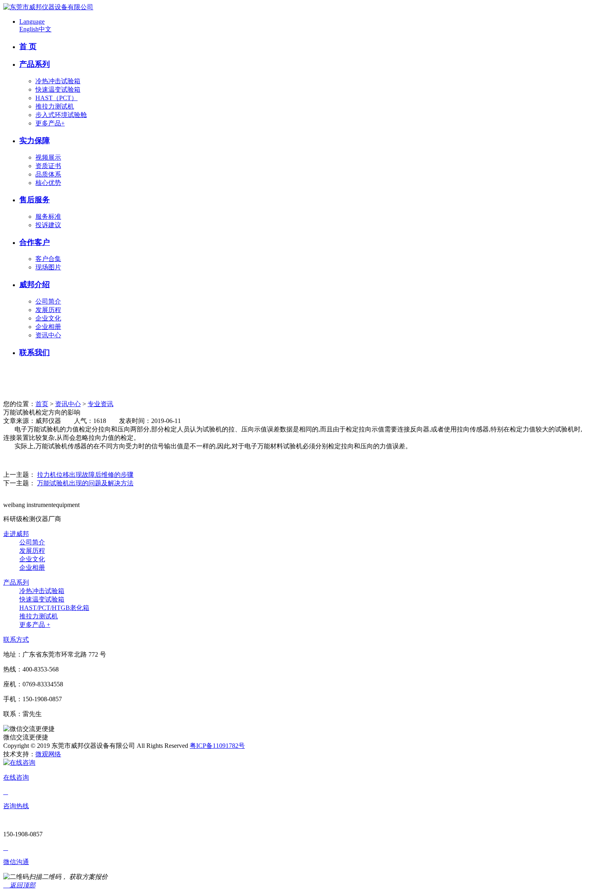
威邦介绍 (34, 284)
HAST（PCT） (56, 97)
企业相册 (48, 326)
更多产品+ (50, 123)
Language (32, 21)
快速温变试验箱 (57, 89)
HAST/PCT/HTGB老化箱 (54, 607)
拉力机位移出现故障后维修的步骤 (85, 474)
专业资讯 (100, 403)
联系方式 (16, 639)
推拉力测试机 (54, 106)
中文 (45, 29)
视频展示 (48, 157)
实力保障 (34, 140)
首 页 (28, 46)
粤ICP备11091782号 (217, 745)
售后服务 (34, 199)
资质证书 (48, 165)
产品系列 (34, 64)
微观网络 (48, 754)
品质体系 (48, 174)
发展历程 (48, 309)
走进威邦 (16, 533)
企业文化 (48, 318)
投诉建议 (48, 225)
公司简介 (48, 301)
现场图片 (48, 267)
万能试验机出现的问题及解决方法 (85, 483)
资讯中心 (48, 335)
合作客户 (34, 242)
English (29, 29)
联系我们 (34, 352)
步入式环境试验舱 (61, 114)
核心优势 (48, 182)
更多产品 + (34, 624)
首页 (41, 403)
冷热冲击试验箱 (57, 81)
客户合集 (48, 258)
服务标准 (48, 216)
